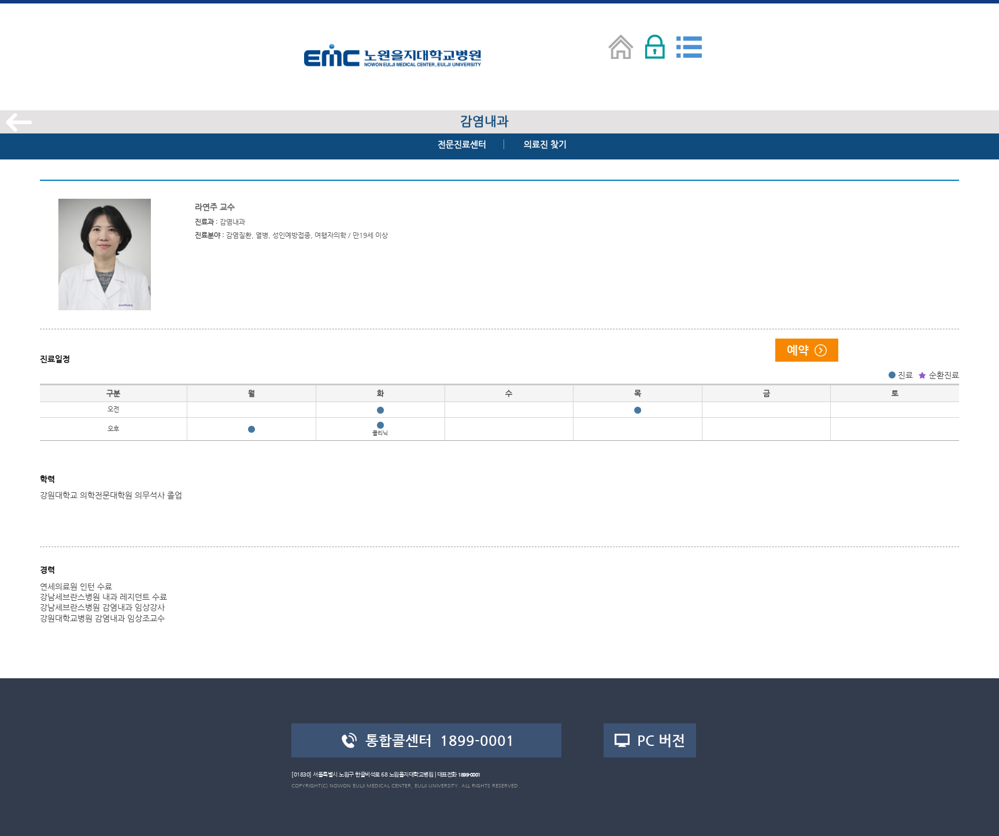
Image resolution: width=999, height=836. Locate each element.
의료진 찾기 (545, 144)
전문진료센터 (462, 144)
